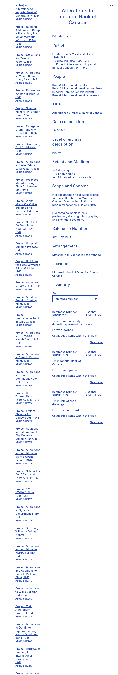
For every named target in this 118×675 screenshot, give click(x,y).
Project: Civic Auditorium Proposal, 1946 (24, 610)
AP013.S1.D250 (62, 237)
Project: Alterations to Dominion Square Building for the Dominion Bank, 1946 (27, 631)
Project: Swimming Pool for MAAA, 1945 (27, 148)
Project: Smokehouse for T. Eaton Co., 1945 (27, 318)
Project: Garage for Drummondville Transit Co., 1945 (27, 130)
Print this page (61, 36)
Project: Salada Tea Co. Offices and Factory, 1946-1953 (27, 475)
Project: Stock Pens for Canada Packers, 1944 (27, 58)
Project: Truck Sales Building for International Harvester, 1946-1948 (27, 656)
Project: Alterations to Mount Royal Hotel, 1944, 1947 (27, 76)
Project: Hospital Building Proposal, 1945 (27, 247)
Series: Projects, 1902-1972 (72, 61)
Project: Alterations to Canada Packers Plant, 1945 (27, 357)
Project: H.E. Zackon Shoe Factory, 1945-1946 (27, 397)
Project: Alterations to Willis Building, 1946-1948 (27, 592)
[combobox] (75, 298)
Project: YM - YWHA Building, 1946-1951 (25, 492)
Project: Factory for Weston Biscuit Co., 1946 (28, 94)
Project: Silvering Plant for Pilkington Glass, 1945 (27, 112)
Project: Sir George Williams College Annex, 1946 (27, 532)
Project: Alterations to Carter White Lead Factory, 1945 (27, 165)
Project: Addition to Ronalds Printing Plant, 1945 (27, 300)
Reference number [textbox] (66, 299)
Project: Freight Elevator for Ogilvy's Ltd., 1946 (27, 414)
